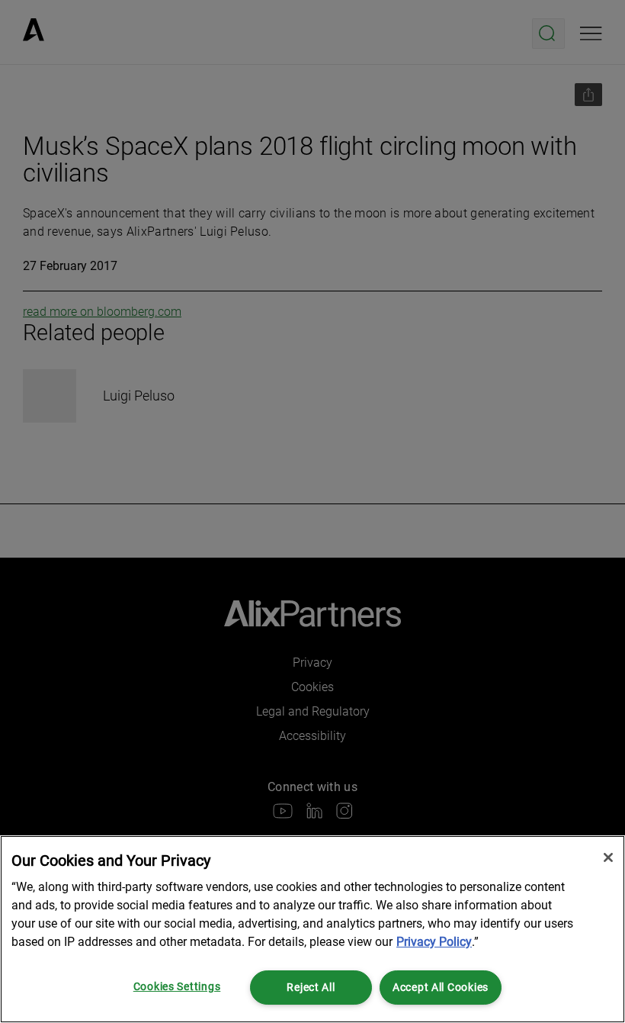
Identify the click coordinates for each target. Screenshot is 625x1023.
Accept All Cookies (441, 987)
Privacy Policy (434, 942)
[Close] (608, 857)
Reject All (311, 987)
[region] (312, 929)
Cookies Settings (177, 986)
